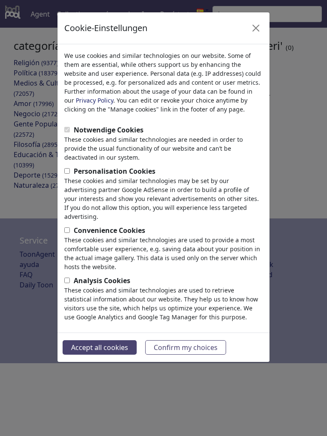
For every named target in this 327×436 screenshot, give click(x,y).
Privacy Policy (94, 100)
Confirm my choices (186, 347)
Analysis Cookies (102, 280)
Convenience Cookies (109, 230)
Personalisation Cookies (114, 171)
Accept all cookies (99, 347)
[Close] (256, 28)
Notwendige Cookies (108, 130)
